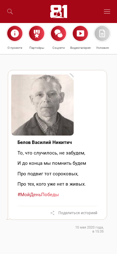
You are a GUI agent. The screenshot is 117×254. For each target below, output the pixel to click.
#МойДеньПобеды (38, 194)
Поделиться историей (77, 213)
